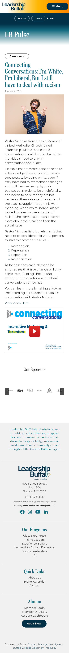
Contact (34, 585)
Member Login (34, 607)
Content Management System (45, 644)
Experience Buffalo (34, 543)
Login (51, 18)
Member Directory (34, 611)
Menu (59, 6)
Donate (38, 18)
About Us (34, 577)
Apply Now (34, 623)
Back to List (18, 56)
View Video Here (17, 303)
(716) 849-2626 (34, 497)
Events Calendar (34, 581)
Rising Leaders (34, 539)
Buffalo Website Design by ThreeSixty (34, 647)
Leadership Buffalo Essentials (35, 547)
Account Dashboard (34, 615)
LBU (34, 555)
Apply (23, 18)
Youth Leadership (34, 551)
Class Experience (34, 535)
